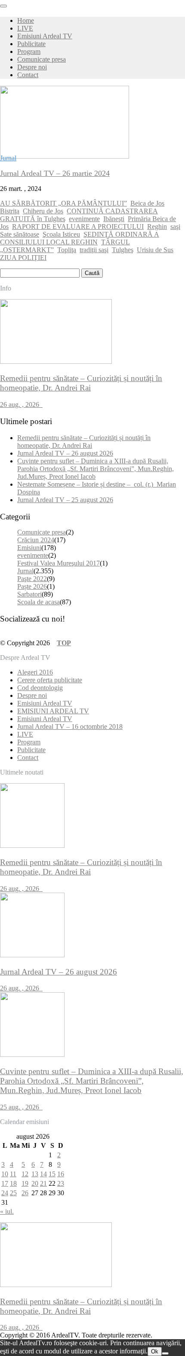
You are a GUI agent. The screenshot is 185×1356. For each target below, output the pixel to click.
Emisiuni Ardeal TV (44, 36)
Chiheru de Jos (43, 211)
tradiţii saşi (94, 249)
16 (60, 1174)
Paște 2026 (32, 586)
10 (4, 1174)
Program (28, 51)
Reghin (157, 226)
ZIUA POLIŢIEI (23, 257)
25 (13, 1193)
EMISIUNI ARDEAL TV (53, 711)
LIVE (25, 28)
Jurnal (8, 158)
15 (52, 1174)
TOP (64, 643)
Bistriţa (9, 211)
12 (25, 1174)
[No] (165, 1353)
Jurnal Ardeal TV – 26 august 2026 (65, 453)
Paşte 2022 (32, 578)
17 (4, 1183)
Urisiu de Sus (155, 249)
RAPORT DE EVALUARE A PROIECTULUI (78, 226)
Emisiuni (29, 547)
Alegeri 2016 (35, 672)
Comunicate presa (41, 59)
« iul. (7, 1211)
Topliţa (66, 249)
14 (43, 1174)
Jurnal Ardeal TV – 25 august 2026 (65, 499)
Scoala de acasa (38, 602)
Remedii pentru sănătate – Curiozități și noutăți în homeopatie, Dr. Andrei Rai (84, 441)
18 (13, 1183)
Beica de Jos (147, 203)
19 (25, 1183)
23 (60, 1183)
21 (43, 1183)
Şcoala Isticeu (61, 234)
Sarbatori (29, 594)
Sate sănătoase (19, 234)
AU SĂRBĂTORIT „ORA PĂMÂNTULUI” (63, 203)
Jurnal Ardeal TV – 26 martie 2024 (55, 173)
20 (34, 1183)
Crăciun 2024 (35, 540)
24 (4, 1193)
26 (25, 1193)
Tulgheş (122, 249)
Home (25, 20)
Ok (154, 1351)
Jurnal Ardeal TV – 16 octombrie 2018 (70, 726)
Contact (27, 74)
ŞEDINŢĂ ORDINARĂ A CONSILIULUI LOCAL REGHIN (79, 238)
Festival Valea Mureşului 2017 (58, 563)
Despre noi (32, 67)
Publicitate (31, 43)
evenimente (84, 218)
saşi (175, 226)
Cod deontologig (40, 687)
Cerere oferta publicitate (49, 680)
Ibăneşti (113, 218)
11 (13, 1174)
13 (34, 1174)
